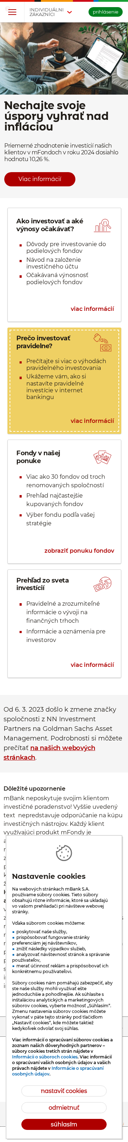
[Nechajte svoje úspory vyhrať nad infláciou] (64, 110)
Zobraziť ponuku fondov (79, 551)
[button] (12, 12)
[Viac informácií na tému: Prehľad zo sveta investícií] (64, 623)
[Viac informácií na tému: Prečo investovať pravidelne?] (64, 381)
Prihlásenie (105, 12)
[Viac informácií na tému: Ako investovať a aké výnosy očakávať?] (64, 265)
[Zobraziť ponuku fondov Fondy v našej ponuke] (64, 502)
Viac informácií (39, 179)
